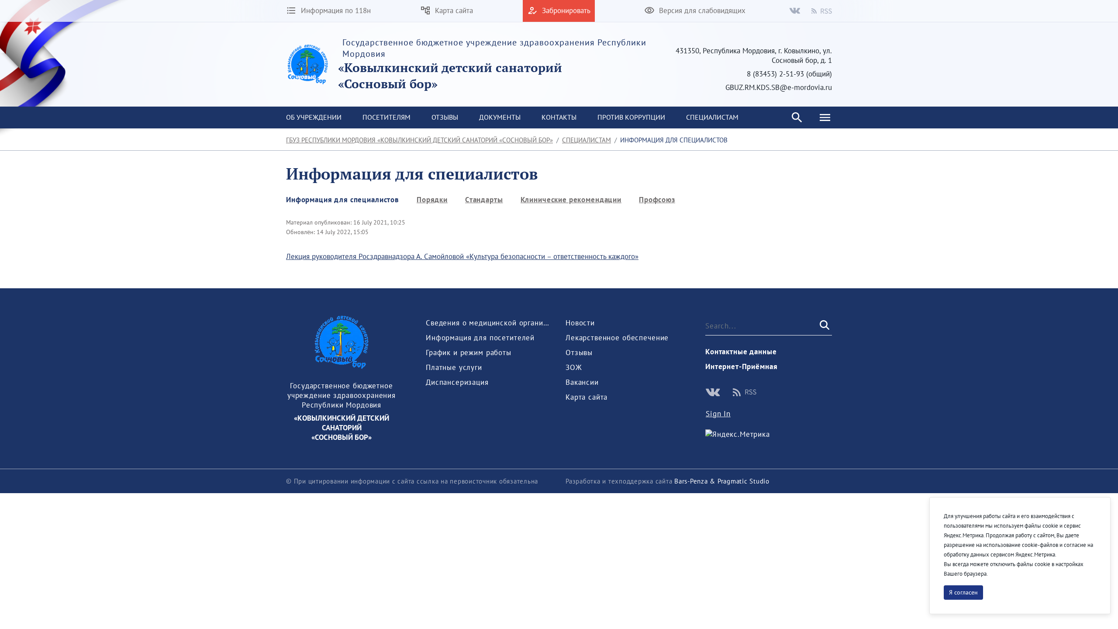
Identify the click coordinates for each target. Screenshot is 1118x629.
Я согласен (963, 592)
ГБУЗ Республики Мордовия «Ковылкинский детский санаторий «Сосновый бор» (419, 140)
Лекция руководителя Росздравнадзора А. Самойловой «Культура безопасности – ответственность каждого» (462, 256)
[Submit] (823, 325)
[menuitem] (314, 117)
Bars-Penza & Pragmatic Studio (721, 481)
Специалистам (586, 140)
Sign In (718, 413)
